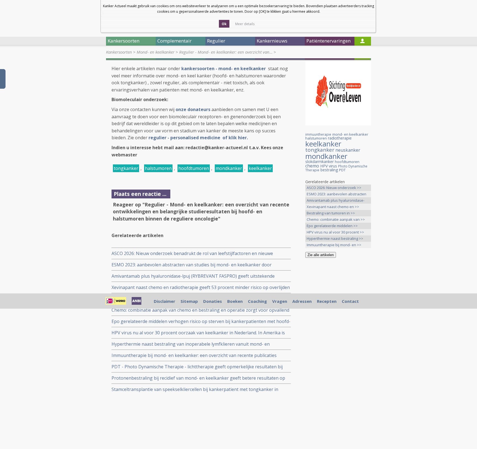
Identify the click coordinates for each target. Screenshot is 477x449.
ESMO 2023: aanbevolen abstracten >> (336, 194)
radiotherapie (340, 138)
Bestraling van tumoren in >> (331, 213)
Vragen (279, 301)
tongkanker (126, 168)
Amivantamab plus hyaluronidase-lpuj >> (335, 201)
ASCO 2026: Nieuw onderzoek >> (334, 187)
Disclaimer (164, 301)
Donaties (212, 301)
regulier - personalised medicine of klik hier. (199, 138)
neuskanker (347, 150)
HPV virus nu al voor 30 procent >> (335, 232)
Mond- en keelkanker (155, 52)
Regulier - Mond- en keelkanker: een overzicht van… (225, 52)
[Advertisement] (338, 349)
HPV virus (328, 166)
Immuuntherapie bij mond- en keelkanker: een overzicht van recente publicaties (194, 355)
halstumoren (158, 168)
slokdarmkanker (319, 161)
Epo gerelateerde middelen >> (332, 225)
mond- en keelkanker (350, 134)
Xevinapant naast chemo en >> (333, 206)
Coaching (257, 301)
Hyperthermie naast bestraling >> (335, 238)
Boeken (235, 301)
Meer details (245, 24)
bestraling (329, 169)
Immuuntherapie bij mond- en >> (334, 244)
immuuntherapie (318, 134)
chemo (312, 166)
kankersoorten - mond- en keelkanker (224, 68)
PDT (342, 169)
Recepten (326, 301)
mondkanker (229, 168)
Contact (350, 301)
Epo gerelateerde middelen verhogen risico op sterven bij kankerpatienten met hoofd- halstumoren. (201, 321)
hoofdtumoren (193, 168)
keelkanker (260, 168)
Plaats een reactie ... (140, 193)
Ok (224, 24)
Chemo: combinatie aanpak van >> (336, 219)
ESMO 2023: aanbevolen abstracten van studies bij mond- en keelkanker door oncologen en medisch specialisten (192, 265)
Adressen (302, 301)
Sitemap (189, 301)
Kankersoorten (119, 52)
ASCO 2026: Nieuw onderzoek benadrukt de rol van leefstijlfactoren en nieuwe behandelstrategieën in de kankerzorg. (192, 253)
